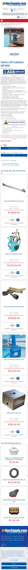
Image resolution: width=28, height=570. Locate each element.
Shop (6, 23)
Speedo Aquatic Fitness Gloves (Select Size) (14, 500)
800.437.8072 (8, 538)
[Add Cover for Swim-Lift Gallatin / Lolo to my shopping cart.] (18, 378)
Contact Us (20, 9)
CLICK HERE (3, 74)
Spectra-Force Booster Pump (13, 254)
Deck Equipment (11, 23)
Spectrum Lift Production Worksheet (11, 165)
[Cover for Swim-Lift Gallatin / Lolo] (14, 346)
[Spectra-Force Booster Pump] (14, 240)
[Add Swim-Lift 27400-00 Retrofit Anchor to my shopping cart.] (18, 325)
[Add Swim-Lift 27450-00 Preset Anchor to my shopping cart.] (18, 220)
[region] (14, 558)
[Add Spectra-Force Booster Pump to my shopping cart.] (18, 272)
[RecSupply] (14, 3)
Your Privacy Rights (14, 560)
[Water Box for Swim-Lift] (14, 399)
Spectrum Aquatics (13, 207)
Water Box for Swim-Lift (14, 413)
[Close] (26, 548)
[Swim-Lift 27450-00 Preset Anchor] (14, 187)
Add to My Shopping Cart (14, 148)
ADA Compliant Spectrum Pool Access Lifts (10, 24)
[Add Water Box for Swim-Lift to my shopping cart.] (18, 431)
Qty (2, 145)
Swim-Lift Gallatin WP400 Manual (10, 163)
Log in (15, 10)
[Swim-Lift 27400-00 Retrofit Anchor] (14, 293)
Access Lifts (19, 23)
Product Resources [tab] (5, 160)
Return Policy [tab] (13, 160)
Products (5, 9)
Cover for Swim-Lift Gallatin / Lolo (14, 359)
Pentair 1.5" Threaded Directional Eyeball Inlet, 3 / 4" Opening (14, 458)
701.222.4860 (20, 538)
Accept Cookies (14, 567)
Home (2, 23)
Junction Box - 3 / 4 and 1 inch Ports (14, 517)
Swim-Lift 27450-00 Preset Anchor (14, 201)
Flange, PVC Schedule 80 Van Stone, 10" (14, 479)
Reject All (14, 563)
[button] (21, 17)
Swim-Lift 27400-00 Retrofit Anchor (14, 306)
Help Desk (13, 9)
